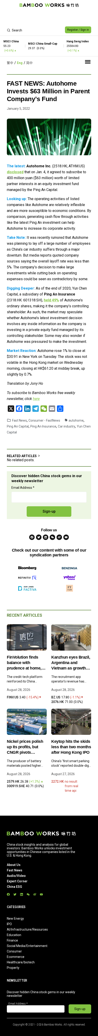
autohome (76, 420)
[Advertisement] (49, 17)
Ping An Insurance (43, 426)
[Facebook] (32, 537)
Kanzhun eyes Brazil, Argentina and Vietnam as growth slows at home (70, 663)
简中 (29, 63)
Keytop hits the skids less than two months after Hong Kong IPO (71, 747)
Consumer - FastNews (44, 420)
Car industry (66, 426)
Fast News (19, 420)
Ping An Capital (18, 426)
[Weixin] (52, 537)
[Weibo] (59, 537)
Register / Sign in (78, 29)
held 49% (51, 300)
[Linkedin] (45, 537)
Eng (20, 63)
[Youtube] (66, 537)
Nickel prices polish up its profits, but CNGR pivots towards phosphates (26, 747)
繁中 (10, 63)
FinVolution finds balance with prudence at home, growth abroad (24, 663)
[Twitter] (38, 537)
